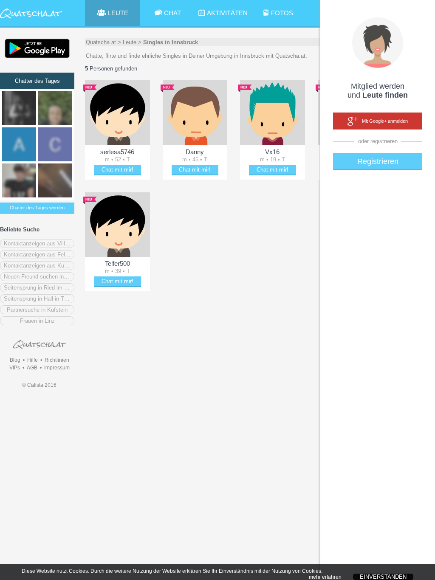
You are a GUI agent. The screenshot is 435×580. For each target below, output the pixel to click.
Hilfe (32, 360)
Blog (15, 360)
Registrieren (377, 161)
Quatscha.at (101, 42)
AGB (32, 368)
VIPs (14, 368)
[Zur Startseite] (31, 19)
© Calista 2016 (39, 385)
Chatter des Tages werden (37, 207)
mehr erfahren (325, 577)
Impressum (57, 368)
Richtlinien (57, 360)
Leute (129, 42)
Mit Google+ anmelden (385, 121)
